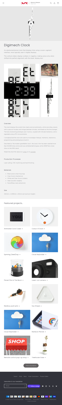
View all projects (31, 365)
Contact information (31, 401)
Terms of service (44, 399)
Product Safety (44, 376)
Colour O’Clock (37, 229)
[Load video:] (31, 23)
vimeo (25, 152)
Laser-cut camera (39, 280)
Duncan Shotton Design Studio (16, 399)
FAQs (20, 376)
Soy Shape (36, 306)
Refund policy (28, 399)
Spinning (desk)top (11, 254)
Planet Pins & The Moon (13, 280)
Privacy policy (36, 399)
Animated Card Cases (12, 229)
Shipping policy (53, 399)
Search (15, 376)
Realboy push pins (11, 306)
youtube (33, 152)
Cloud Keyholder (38, 254)
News (25, 376)
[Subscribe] (25, 386)
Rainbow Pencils (38, 332)
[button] (3, 3)
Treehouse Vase (38, 357)
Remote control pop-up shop (15, 357)
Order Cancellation (33, 376)
